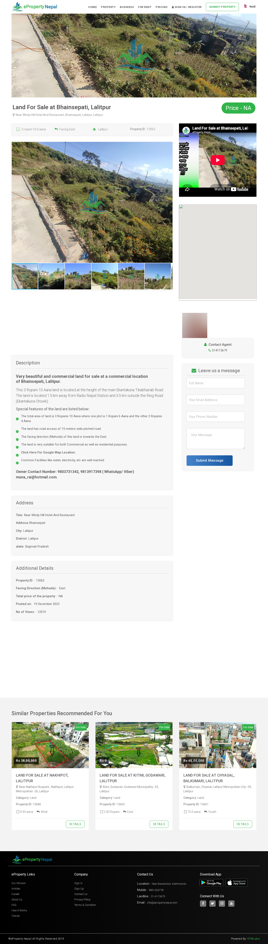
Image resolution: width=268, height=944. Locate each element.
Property (108, 7)
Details (75, 824)
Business (127, 7)
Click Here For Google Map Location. (48, 452)
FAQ (14, 904)
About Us (17, 899)
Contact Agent (220, 344)
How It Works (19, 910)
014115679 (219, 350)
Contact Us (81, 894)
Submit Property (222, 6)
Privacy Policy (82, 899)
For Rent (144, 7)
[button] (168, 202)
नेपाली (252, 6)
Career (16, 894)
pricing (162, 7)
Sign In (78, 883)
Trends (16, 915)
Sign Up (79, 888)
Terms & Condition (85, 904)
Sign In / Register (188, 7)
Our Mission (19, 883)
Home (92, 7)
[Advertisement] (92, 325)
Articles (16, 888)
